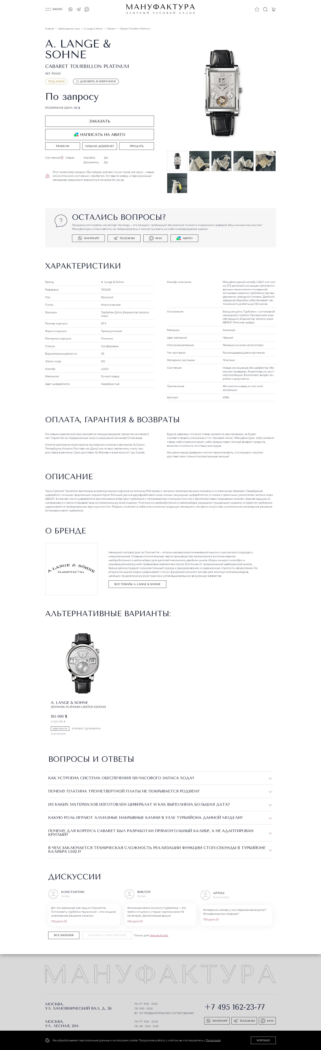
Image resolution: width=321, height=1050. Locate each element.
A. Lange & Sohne (112, 281)
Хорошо (263, 1040)
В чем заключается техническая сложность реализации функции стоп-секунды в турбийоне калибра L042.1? (157, 850)
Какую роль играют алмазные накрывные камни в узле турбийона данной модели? (145, 818)
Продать (137, 146)
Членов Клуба (159, 935)
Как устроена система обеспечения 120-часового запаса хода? (121, 778)
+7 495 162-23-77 (234, 1007)
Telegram (127, 238)
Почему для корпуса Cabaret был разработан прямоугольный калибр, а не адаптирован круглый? (150, 833)
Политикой (213, 1040)
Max (158, 238)
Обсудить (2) (135, 921)
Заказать (99, 121)
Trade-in (62, 146)
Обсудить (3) (59, 921)
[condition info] (62, 157)
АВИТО (188, 238)
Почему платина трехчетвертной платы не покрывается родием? (124, 791)
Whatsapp (91, 238)
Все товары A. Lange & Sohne (137, 584)
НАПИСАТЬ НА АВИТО (102, 135)
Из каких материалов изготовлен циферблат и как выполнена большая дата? (139, 804)
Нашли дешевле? (99, 146)
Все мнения (64, 935)
